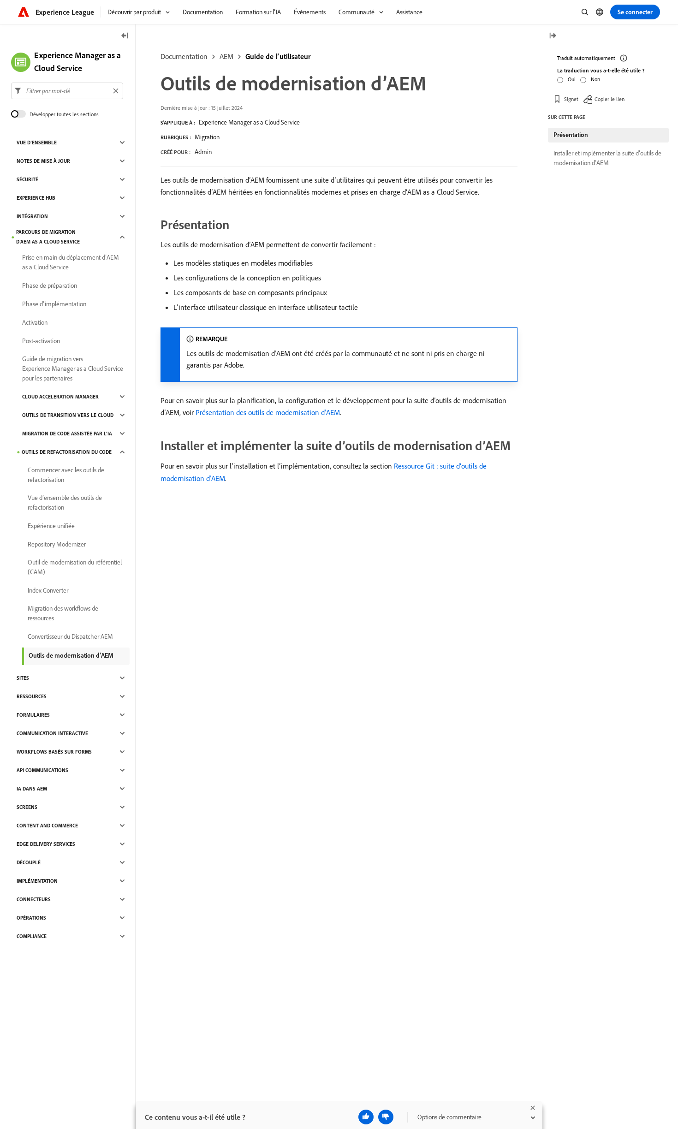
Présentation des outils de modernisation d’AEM (268, 412)
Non (595, 79)
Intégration (32, 216)
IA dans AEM (32, 788)
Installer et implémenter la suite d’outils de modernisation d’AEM (607, 158)
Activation (35, 322)
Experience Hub (36, 198)
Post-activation (41, 341)
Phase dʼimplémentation (54, 304)
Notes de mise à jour (43, 161)
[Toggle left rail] (125, 36)
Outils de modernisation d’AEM (71, 655)
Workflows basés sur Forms (54, 752)
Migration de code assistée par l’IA (67, 433)
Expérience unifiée (51, 526)
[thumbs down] (385, 1117)
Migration (207, 137)
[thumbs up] (366, 1117)
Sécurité (27, 179)
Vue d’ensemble (37, 142)
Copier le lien (609, 98)
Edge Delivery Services (46, 844)
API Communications (42, 770)
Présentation (570, 135)
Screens (27, 807)
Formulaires (33, 715)
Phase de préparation (49, 285)
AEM (226, 56)
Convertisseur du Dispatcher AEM (70, 636)
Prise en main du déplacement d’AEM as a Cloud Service (70, 262)
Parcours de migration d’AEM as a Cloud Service (48, 237)
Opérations (31, 918)
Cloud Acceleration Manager (60, 396)
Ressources (32, 696)
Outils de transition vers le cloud (67, 415)
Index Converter (48, 590)
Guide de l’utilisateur (278, 56)
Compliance (32, 936)
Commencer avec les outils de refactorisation (66, 475)
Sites (23, 678)
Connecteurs (34, 899)
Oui (572, 79)
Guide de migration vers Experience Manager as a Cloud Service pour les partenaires (72, 368)
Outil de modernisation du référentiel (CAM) (75, 567)
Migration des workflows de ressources (63, 613)
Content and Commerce (47, 825)
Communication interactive (52, 733)
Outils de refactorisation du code (67, 452)
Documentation (184, 56)
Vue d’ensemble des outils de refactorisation (65, 502)
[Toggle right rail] (552, 36)
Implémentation (37, 881)
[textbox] (67, 91)
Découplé (29, 862)
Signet (571, 98)
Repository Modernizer (57, 544)
